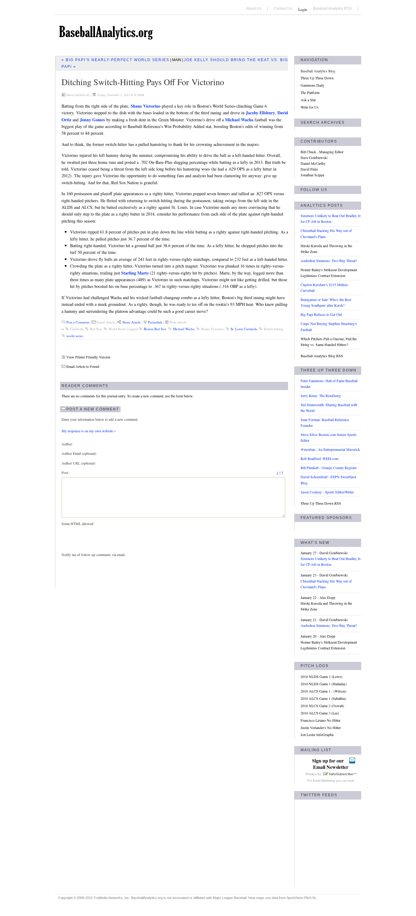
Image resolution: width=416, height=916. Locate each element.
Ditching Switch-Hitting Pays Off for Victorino (143, 82)
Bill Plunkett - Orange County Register (329, 467)
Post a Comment (77, 322)
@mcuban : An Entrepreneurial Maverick (330, 449)
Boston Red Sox (155, 329)
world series (74, 336)
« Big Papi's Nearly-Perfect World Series (115, 60)
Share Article (131, 322)
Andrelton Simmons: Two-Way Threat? (329, 260)
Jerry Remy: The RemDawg (321, 395)
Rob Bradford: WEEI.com (319, 458)
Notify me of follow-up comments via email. (93, 554)
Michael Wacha (183, 329)
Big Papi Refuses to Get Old (321, 314)
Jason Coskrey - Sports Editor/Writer (327, 491)
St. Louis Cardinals (244, 329)
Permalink (155, 322)
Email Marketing (324, 780)
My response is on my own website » (89, 430)
